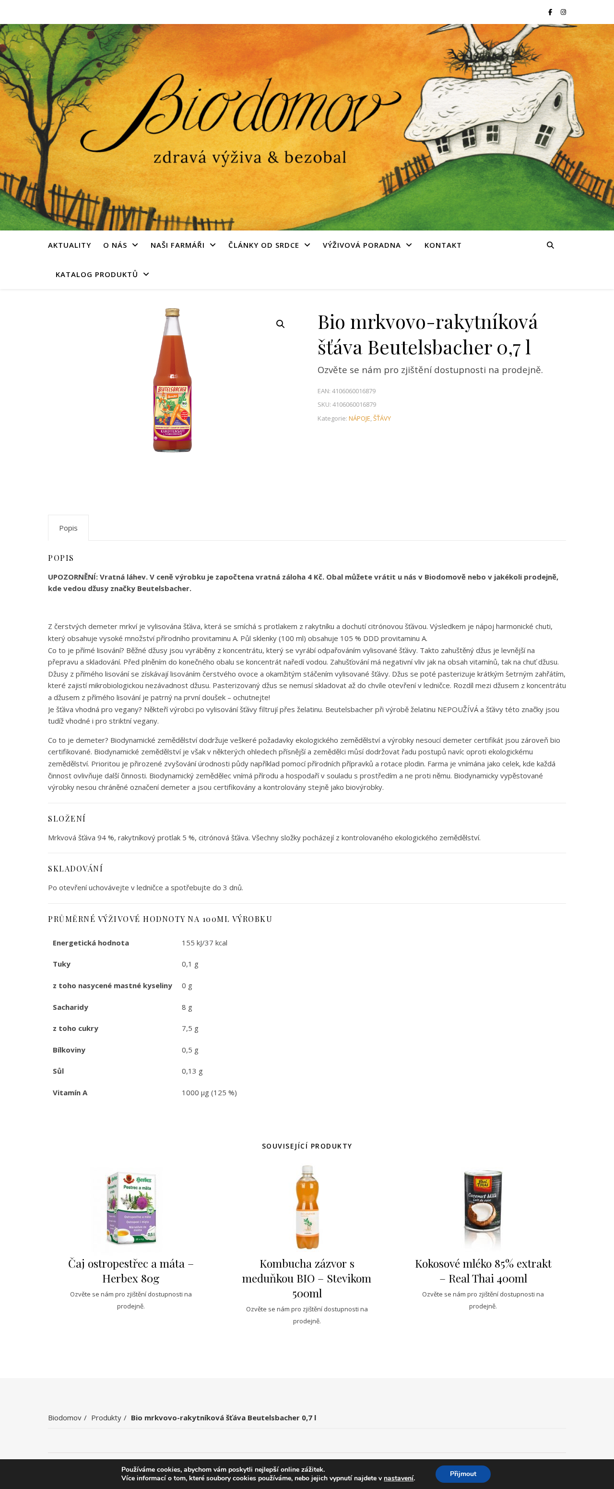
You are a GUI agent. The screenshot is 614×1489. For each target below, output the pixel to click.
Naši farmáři (178, 245)
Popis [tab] (68, 528)
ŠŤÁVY (382, 418)
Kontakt (443, 245)
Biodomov (65, 1417)
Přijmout (463, 1473)
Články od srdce (263, 245)
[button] (280, 324)
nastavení (398, 1478)
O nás (115, 245)
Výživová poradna (362, 245)
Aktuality (69, 245)
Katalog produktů (97, 274)
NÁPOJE (359, 418)
